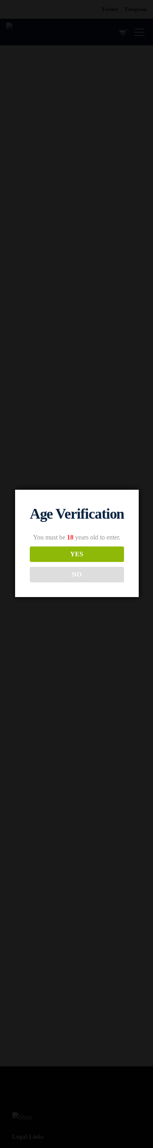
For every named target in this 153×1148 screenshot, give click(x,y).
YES (76, 554)
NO (77, 574)
